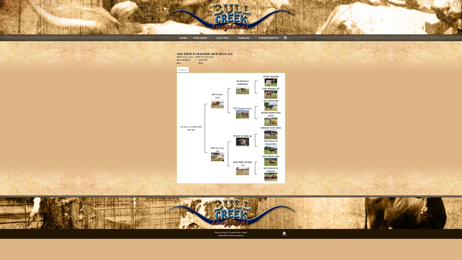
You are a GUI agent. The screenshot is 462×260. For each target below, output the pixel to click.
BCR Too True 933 (204, 57)
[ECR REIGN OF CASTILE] (270, 177)
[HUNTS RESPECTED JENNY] (270, 121)
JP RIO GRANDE (271, 77)
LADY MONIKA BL (271, 89)
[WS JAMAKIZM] (270, 106)
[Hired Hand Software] (284, 234)
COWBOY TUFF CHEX (271, 128)
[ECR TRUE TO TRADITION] (270, 150)
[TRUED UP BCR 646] (242, 142)
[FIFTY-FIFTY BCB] (270, 162)
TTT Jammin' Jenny (242, 108)
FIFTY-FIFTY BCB (271, 157)
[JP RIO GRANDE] (270, 82)
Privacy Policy (221, 232)
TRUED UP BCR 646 (242, 136)
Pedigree (182, 70)
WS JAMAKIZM (270, 101)
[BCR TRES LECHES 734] (242, 171)
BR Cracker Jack (185, 57)
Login (244, 232)
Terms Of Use (235, 232)
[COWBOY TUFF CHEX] (270, 134)
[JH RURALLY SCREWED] (242, 90)
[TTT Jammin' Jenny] (242, 114)
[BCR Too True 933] (217, 157)
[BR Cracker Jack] (217, 103)
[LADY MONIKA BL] (270, 94)
